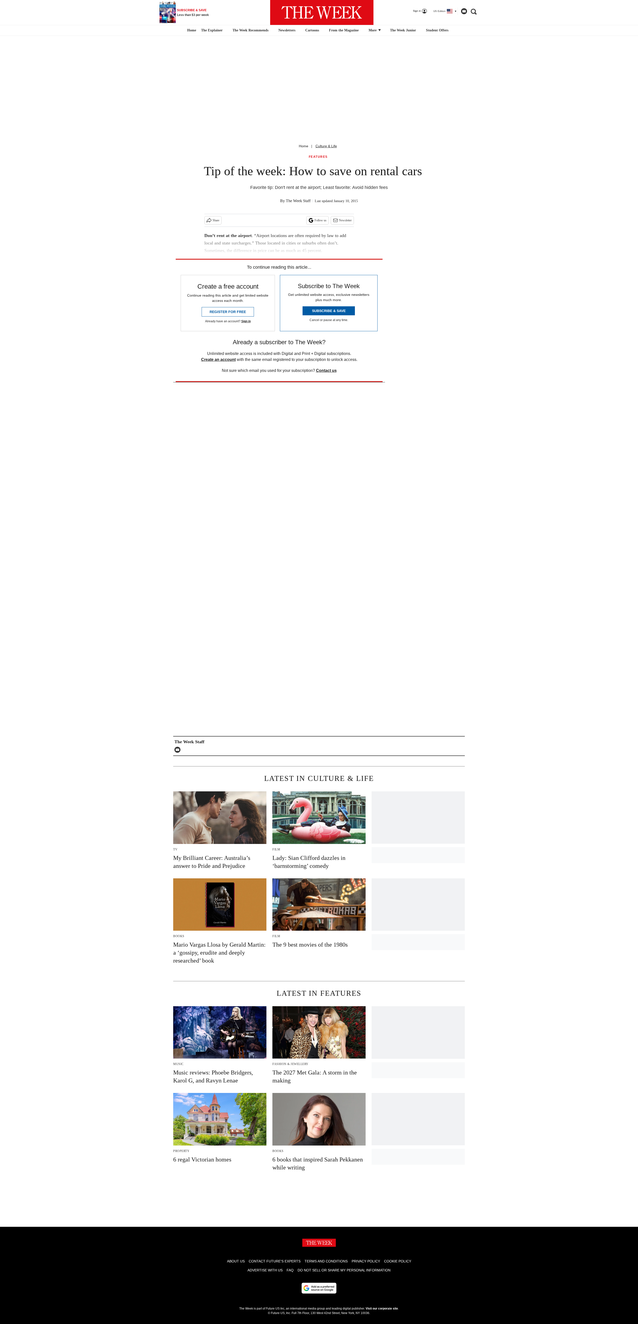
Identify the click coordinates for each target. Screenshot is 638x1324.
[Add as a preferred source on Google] (319, 1288)
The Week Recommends (250, 30)
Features (318, 157)
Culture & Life (326, 146)
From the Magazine (344, 30)
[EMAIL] (178, 749)
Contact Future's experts (275, 1261)
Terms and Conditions (326, 1261)
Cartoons (312, 30)
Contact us (326, 370)
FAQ (290, 1270)
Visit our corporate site (382, 1308)
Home (303, 146)
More (373, 30)
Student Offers (437, 30)
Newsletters (286, 30)
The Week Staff (298, 201)
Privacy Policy (366, 1261)
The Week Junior (403, 30)
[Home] (191, 30)
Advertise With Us (265, 1270)
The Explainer (212, 30)
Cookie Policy (397, 1261)
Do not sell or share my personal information (344, 1270)
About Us (236, 1261)
